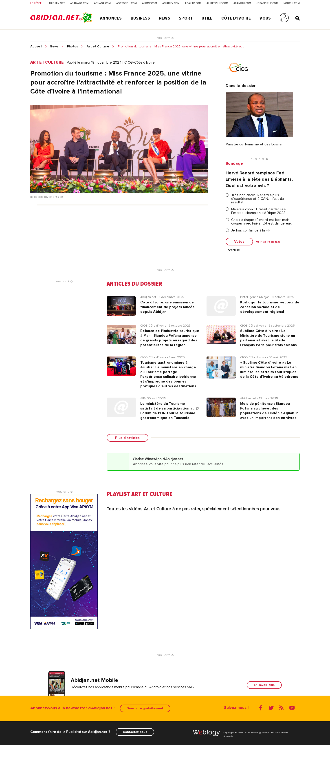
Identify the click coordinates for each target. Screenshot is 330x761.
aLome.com (149, 3)
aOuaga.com (102, 3)
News (164, 18)
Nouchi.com (292, 3)
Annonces (111, 18)
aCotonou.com (126, 3)
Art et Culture (98, 46)
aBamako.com (79, 3)
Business (140, 18)
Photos (72, 46)
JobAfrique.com (267, 3)
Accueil (36, 46)
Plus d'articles (127, 438)
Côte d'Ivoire (236, 18)
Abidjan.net (57, 3)
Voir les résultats (268, 242)
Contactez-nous (135, 732)
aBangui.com (242, 3)
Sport (186, 18)
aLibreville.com (217, 3)
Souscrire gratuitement (145, 708)
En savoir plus (264, 685)
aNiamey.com (171, 3)
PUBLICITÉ (164, 38)
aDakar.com (193, 3)
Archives (234, 250)
